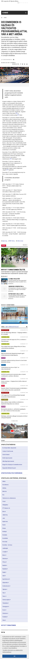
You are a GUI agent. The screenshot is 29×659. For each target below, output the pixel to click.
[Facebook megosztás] (20, 64)
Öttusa (4, 562)
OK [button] (14, 656)
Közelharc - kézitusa (7, 545)
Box (3, 494)
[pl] (21, 2)
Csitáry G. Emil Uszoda (7, 451)
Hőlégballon (5, 505)
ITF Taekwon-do (6, 508)
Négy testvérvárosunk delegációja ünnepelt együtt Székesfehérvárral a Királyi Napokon (12, 354)
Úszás (3, 610)
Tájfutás (4, 589)
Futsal (3, 501)
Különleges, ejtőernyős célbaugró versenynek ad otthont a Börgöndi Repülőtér (14, 416)
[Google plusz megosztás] (24, 64)
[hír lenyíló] (27, 327)
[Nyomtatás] (26, 64)
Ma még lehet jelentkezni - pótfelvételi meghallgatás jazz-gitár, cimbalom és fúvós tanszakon (13, 409)
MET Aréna (12, 241)
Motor (3, 555)
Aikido (3, 481)
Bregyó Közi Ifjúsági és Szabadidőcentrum (12, 464)
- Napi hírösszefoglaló (12, 326)
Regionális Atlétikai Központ (9, 468)
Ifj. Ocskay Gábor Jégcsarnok (9, 448)
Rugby (3, 572)
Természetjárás (6, 599)
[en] (20, 2)
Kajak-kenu (5, 521)
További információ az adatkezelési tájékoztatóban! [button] (13, 651)
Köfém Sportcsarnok (7, 458)
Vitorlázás (4, 613)
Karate (4, 525)
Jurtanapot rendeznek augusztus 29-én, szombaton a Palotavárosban (13, 340)
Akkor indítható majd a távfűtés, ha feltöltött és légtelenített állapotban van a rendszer (12, 402)
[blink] (27, 2)
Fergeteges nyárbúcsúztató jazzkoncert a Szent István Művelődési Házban (14, 361)
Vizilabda (4, 617)
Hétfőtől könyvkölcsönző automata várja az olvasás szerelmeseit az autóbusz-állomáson (13, 375)
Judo (3, 518)
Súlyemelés (5, 582)
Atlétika (4, 488)
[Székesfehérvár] (15, 7)
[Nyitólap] (1, 17)
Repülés (4, 565)
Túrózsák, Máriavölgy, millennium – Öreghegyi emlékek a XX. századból (14, 333)
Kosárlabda (5, 538)
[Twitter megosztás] (22, 64)
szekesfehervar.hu (7, 59)
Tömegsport (5, 606)
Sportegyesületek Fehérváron (11, 473)
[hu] (18, 2)
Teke (3, 593)
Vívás (3, 620)
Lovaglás (4, 551)
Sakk (3, 575)
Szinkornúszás (5, 586)
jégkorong (4, 241)
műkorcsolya (20, 241)
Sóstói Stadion (6, 454)
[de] (23, 2)
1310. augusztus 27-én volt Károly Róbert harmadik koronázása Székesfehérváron (13, 396)
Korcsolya (4, 541)
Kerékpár (4, 531)
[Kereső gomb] (26, 13)
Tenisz (3, 596)
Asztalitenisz (5, 484)
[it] (25, 2)
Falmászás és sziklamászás (9, 498)
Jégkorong (4, 515)
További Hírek (14, 421)
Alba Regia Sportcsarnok (8, 461)
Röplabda (4, 569)
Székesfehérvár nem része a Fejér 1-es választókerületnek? (10, 368)
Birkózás (4, 491)
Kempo (4, 528)
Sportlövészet (5, 579)
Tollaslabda (5, 603)
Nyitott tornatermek (8, 625)
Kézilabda (4, 535)
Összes (25, 245)
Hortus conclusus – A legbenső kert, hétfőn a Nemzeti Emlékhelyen (14, 382)
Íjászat (4, 511)
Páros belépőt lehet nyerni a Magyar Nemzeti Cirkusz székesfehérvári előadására (13, 347)
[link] (14, 315)
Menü (6, 13)
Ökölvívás (4, 558)
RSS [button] (2, 632)
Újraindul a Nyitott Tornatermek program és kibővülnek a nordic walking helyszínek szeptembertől (14, 389)
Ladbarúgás (5, 548)
